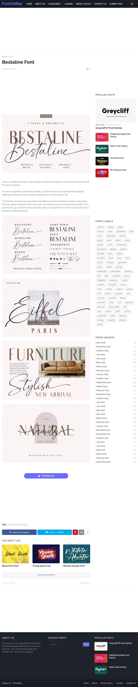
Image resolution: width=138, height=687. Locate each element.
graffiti (109, 267)
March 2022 (116, 418)
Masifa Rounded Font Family (120, 135)
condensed (121, 245)
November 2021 (116, 434)
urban (112, 316)
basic (110, 231)
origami (119, 289)
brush (11, 56)
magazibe (101, 280)
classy (127, 240)
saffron (123, 298)
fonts (119, 258)
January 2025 (116, 374)
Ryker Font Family (118, 146)
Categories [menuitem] (54, 4)
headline (128, 271)
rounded (112, 298)
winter (100, 324)
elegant (123, 249)
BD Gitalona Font (118, 170)
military (125, 280)
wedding (111, 320)
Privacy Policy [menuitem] (83, 4)
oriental (109, 289)
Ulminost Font (117, 158)
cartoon (123, 236)
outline (129, 289)
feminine (101, 258)
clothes (100, 245)
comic (110, 245)
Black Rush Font (10, 566)
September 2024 (116, 382)
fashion (120, 254)
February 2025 (116, 370)
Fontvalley (17, 683)
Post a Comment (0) (46, 575)
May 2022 (116, 410)
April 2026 (116, 342)
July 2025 (116, 354)
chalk (109, 240)
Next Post (85, 583)
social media (114, 307)
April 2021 (116, 450)
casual (100, 240)
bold (131, 231)
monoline (112, 285)
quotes (108, 293)
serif (119, 302)
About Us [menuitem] (40, 4)
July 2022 (116, 402)
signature (129, 302)
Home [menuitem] (29, 4)
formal (100, 262)
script (25, 525)
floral (111, 258)
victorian (122, 316)
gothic (99, 267)
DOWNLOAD (48, 476)
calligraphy (110, 236)
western (122, 320)
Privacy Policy (106, 683)
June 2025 (116, 358)
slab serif (101, 307)
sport (99, 311)
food (127, 258)
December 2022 (116, 394)
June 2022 (116, 406)
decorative (101, 249)
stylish (117, 311)
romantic (101, 298)
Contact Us (131, 683)
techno (127, 311)
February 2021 (116, 458)
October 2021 (116, 438)
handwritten (115, 271)
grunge (119, 267)
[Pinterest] (75, 532)
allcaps (111, 227)
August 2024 (116, 386)
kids (99, 276)
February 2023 (116, 390)
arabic (120, 227)
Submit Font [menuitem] (116, 4)
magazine (113, 280)
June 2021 (116, 446)
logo (106, 276)
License (119, 683)
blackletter (121, 231)
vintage (100, 320)
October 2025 (116, 351)
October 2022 (116, 398)
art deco (100, 231)
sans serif (17, 525)
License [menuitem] (69, 4)
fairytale (100, 254)
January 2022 (116, 426)
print (99, 293)
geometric (122, 262)
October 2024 (116, 378)
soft (124, 307)
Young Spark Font (41, 566)
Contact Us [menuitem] (100, 4)
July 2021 (116, 442)
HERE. (79, 204)
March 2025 (116, 366)
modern (100, 285)
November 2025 (116, 347)
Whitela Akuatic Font (74, 566)
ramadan (118, 293)
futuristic (110, 262)
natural (123, 285)
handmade (101, 271)
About (94, 683)
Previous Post (8, 583)
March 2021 (116, 454)
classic (118, 240)
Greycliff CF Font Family (109, 128)
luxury (127, 276)
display (113, 249)
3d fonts (100, 227)
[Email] (81, 532)
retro (129, 293)
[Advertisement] (69, 29)
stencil (108, 311)
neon (99, 289)
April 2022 (116, 414)
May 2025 (116, 362)
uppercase (101, 316)
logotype (116, 276)
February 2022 (116, 422)
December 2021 (116, 430)
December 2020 (116, 462)
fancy (110, 254)
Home (4, 56)
